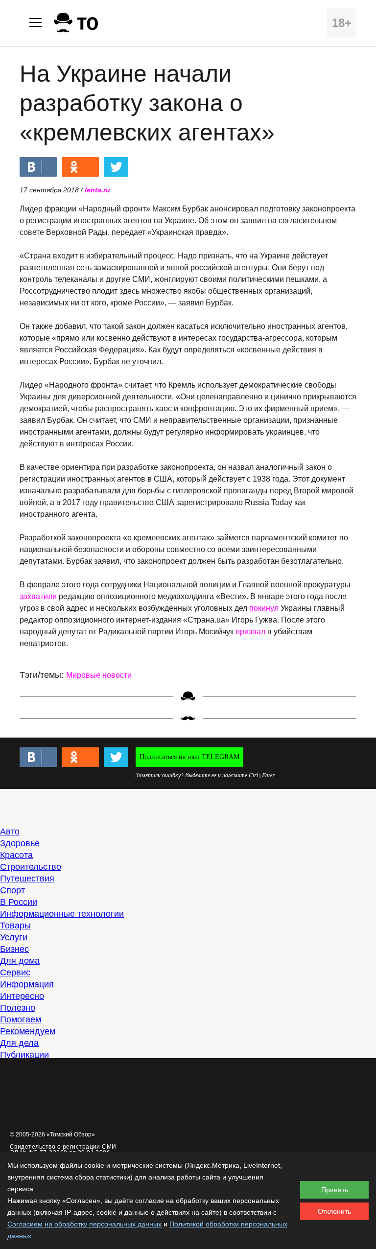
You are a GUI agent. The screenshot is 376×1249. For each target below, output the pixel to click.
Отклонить (334, 1211)
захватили (38, 596)
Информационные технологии (62, 914)
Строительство (30, 867)
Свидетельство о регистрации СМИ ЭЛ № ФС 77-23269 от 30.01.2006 (63, 1150)
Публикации (24, 1055)
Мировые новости (99, 675)
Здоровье (20, 843)
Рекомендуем (27, 1031)
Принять (334, 1190)
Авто (10, 831)
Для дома (20, 961)
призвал (250, 631)
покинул (264, 608)
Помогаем (20, 1019)
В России (18, 902)
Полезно (17, 1008)
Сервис (15, 972)
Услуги (13, 937)
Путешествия (27, 878)
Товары (15, 925)
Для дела (19, 1043)
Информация (27, 984)
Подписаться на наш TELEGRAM (189, 757)
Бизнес (14, 949)
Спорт (12, 890)
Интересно (22, 996)
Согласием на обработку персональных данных (84, 1224)
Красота (16, 855)
